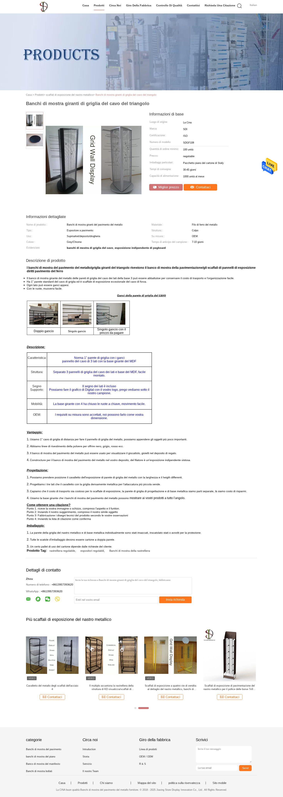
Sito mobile (219, 783)
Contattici (193, 5)
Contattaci (203, 187)
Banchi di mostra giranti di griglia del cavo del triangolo (125, 94)
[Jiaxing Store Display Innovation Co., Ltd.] (45, 7)
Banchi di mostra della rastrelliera (129, 550)
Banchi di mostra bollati (39, 771)
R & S (142, 763)
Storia (86, 756)
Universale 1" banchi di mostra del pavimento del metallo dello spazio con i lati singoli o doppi (244, 687)
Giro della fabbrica (138, 5)
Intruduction (89, 749)
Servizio (87, 763)
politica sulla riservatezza (184, 783)
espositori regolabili (92, 550)
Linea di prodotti (148, 749)
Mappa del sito (147, 783)
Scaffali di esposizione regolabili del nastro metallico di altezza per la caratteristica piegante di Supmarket (126, 687)
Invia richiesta (175, 599)
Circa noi (115, 5)
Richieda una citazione (220, 5)
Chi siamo (106, 783)
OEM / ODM (146, 756)
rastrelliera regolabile (62, 550)
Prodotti (99, 5)
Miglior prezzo (168, 187)
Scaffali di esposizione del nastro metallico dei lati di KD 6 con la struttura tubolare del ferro (185, 687)
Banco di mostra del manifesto (43, 763)
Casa (85, 5)
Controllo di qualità (169, 5)
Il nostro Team (91, 771)
